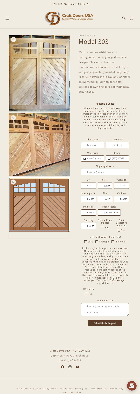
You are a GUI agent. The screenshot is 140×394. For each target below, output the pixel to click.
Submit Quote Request (105, 323)
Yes (107, 228)
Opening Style (88, 193)
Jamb (90, 242)
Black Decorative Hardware (121, 223)
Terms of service (98, 388)
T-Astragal (104, 242)
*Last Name (117, 139)
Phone (117, 153)
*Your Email (93, 153)
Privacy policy (81, 388)
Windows (121, 193)
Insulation (88, 206)
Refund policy (66, 388)
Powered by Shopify (47, 388)
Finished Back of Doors (105, 221)
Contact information (71, 392)
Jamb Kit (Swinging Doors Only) (105, 237)
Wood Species (109, 206)
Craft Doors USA (31, 388)
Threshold (120, 242)
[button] (7, 18)
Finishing (88, 220)
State (105, 180)
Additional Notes (105, 300)
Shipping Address (105, 166)
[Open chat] (132, 386)
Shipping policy (116, 388)
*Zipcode (121, 180)
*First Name (93, 139)
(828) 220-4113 (81, 350)
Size (105, 193)
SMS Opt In (88, 289)
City (88, 180)
